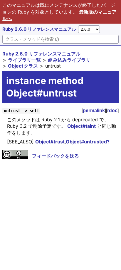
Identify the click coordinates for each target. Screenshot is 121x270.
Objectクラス (23, 66)
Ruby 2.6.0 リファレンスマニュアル (39, 29)
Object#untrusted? (88, 142)
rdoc (112, 110)
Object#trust (50, 142)
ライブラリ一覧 (24, 60)
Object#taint (81, 126)
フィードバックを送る (55, 156)
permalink (94, 110)
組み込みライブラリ (69, 60)
